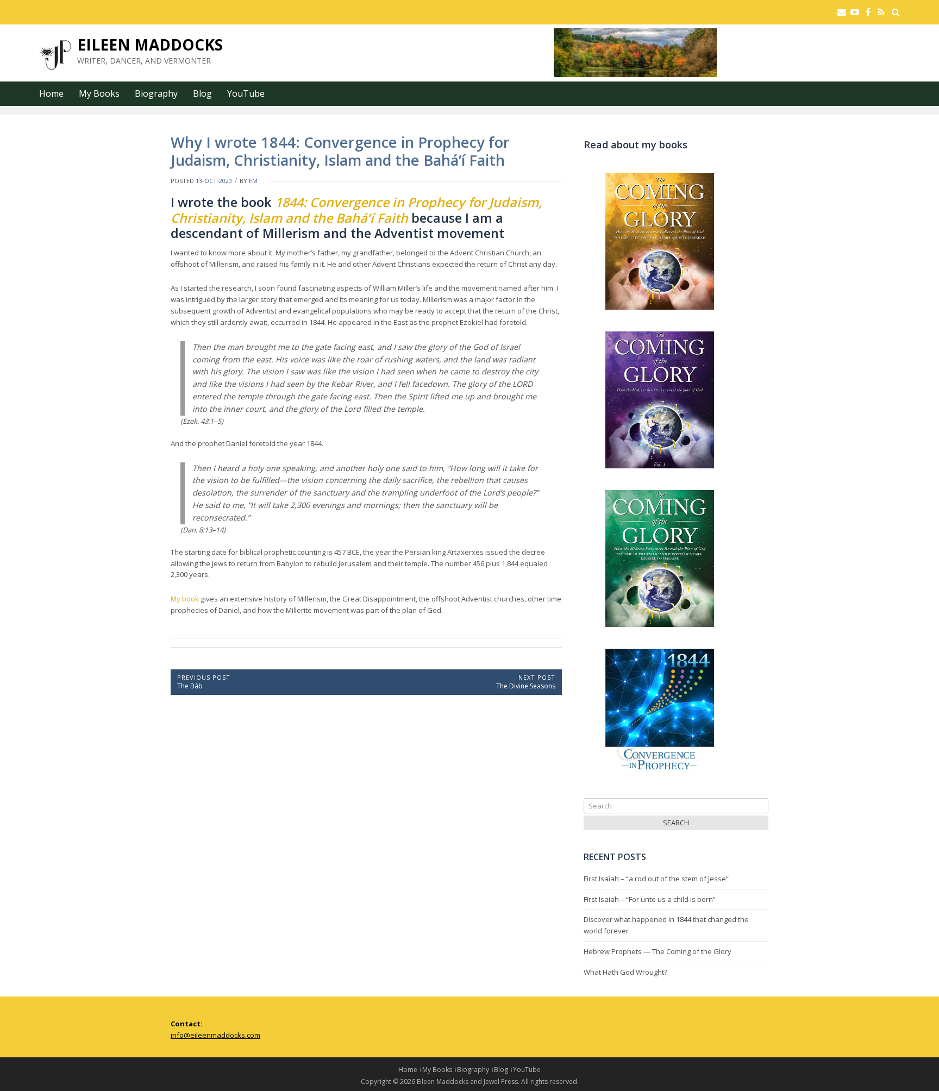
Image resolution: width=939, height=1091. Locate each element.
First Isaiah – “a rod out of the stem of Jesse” (656, 878)
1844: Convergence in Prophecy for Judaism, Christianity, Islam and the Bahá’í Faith (356, 209)
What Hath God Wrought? (625, 972)
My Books (99, 93)
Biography (156, 93)
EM (253, 181)
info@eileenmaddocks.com (215, 1035)
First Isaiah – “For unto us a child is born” (650, 899)
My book (185, 599)
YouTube (246, 93)
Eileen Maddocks (150, 44)
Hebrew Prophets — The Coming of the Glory (657, 951)
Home (51, 93)
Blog (202, 93)
